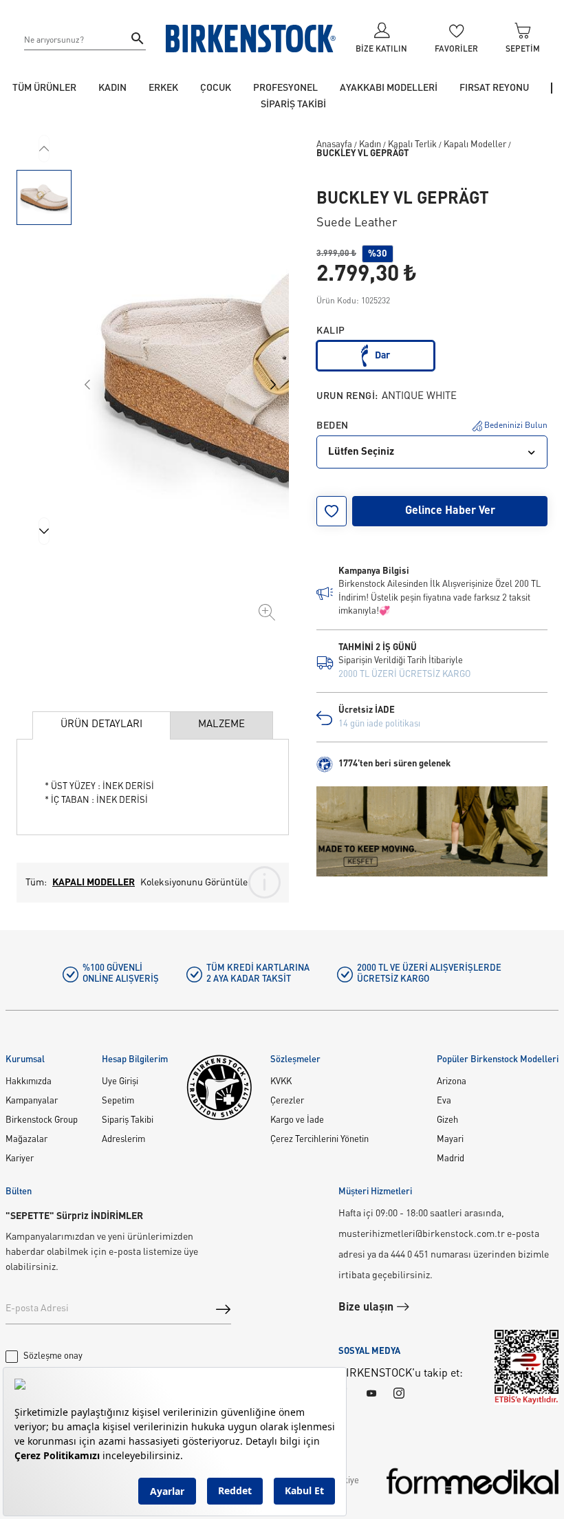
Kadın (370, 144)
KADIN (112, 88)
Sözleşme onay (53, 1356)
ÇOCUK (215, 88)
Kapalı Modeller (475, 144)
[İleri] (44, 531)
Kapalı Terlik (412, 144)
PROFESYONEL (285, 88)
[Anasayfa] (251, 38)
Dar (382, 355)
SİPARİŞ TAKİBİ (293, 104)
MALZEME (221, 725)
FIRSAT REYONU (494, 88)
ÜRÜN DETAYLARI (101, 725)
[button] (44, 197)
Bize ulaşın (367, 1307)
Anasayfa (334, 144)
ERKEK (163, 88)
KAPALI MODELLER (93, 882)
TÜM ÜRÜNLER (44, 88)
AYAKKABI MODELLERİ (388, 88)
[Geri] (44, 148)
